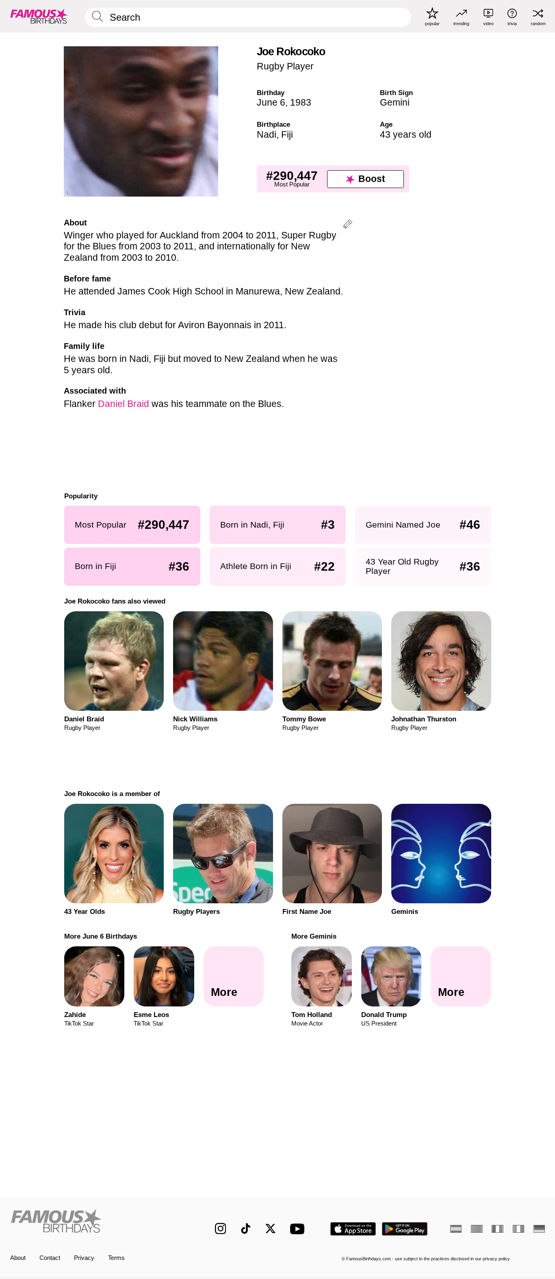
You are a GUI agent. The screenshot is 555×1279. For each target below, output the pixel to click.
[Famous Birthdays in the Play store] (405, 1229)
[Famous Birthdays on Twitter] (270, 1228)
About (18, 1258)
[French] (497, 1229)
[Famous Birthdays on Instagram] (220, 1228)
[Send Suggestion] (347, 225)
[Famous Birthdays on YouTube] (299, 1228)
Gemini (395, 102)
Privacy (84, 1258)
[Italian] (518, 1229)
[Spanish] (456, 1229)
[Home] (97, 1222)
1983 (300, 102)
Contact (49, 1258)
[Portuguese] (476, 1229)
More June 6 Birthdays (100, 936)
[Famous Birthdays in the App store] (353, 1229)
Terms (116, 1258)
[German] (539, 1229)
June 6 (271, 102)
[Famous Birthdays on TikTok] (245, 1228)
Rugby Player (285, 66)
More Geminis (313, 936)
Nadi (266, 134)
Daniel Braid (123, 403)
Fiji (287, 134)
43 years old (405, 134)
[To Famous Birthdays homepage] (39, 16)
